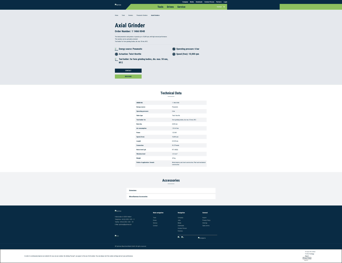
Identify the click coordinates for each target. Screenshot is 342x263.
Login (225, 2)
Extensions (132, 190)
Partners (219, 2)
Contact (128, 70)
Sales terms (205, 225)
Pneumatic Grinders (142, 15)
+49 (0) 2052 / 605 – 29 (126, 222)
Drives (170, 6)
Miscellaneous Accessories (138, 196)
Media (192, 2)
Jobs (179, 220)
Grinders (130, 15)
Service (181, 6)
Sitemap (204, 223)
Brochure (128, 76)
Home (116, 15)
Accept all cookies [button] (310, 252)
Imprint (204, 217)
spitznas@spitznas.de (125, 224)
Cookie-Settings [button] (309, 254)
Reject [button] (307, 256)
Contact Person (209, 2)
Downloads (199, 2)
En (224, 7)
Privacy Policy (206, 220)
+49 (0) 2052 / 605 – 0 (127, 219)
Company (185, 2)
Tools (160, 6)
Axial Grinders (155, 15)
